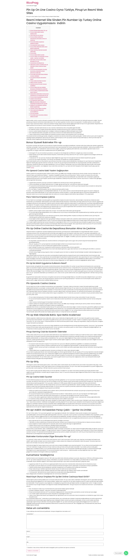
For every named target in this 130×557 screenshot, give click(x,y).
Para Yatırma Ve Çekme (36, 35)
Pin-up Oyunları (34, 113)
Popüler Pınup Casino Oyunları (38, 108)
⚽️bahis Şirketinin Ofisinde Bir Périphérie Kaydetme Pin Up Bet (38, 102)
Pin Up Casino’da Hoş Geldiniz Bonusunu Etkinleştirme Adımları (38, 88)
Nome (28, 531)
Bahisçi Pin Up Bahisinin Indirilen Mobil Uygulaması (38, 106)
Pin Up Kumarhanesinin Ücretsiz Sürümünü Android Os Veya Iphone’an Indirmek (38, 71)
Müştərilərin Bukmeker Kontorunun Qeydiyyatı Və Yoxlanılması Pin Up (39, 94)
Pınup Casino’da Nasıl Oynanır (38, 81)
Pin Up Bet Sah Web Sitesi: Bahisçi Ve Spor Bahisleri (39, 75)
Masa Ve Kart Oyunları (36, 82)
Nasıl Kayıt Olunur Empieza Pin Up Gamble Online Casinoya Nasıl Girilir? (39, 66)
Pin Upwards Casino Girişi (36, 100)
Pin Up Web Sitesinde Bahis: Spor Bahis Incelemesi (38, 47)
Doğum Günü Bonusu (35, 98)
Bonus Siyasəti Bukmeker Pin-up (38, 30)
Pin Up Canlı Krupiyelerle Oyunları (39, 97)
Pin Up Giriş (33, 53)
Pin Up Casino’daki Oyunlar (37, 55)
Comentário (30, 514)
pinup (32, 167)
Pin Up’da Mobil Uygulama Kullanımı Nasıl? (37, 42)
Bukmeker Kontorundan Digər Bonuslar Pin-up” (38, 60)
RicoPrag (32, 3)
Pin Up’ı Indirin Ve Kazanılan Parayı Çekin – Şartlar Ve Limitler (39, 57)
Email (28, 536)
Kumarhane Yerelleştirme (37, 63)
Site (27, 542)
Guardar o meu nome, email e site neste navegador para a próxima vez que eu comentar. (51, 547)
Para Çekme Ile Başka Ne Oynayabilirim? (37, 110)
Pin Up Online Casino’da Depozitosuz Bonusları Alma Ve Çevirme (38, 38)
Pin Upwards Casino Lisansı (37, 45)
